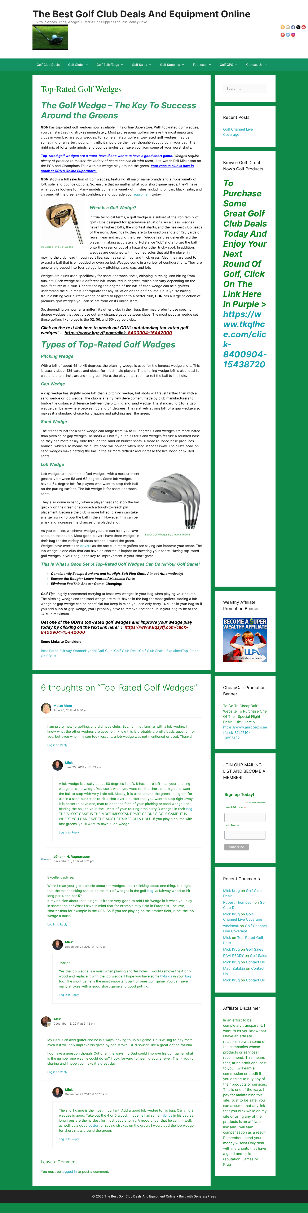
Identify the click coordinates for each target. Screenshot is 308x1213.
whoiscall (231, 926)
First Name (231, 825)
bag (189, 809)
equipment (142, 194)
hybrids (166, 976)
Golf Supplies (170, 65)
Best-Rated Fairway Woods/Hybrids (69, 651)
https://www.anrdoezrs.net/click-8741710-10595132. (245, 732)
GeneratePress (205, 1196)
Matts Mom (62, 706)
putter (93, 1125)
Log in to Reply (57, 745)
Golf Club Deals (48, 65)
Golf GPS (226, 65)
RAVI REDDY (233, 956)
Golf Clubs (76, 65)
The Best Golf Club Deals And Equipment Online (141, 14)
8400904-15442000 (118, 332)
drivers (85, 546)
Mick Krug (231, 891)
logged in (69, 1171)
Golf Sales (139, 65)
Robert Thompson (238, 902)
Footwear (200, 65)
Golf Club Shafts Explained (160, 651)
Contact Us (254, 65)
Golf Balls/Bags (108, 65)
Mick (69, 763)
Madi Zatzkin (234, 968)
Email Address (235, 807)
